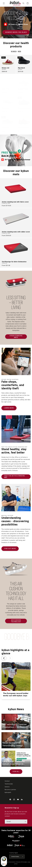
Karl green (5, 127)
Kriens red (5, 68)
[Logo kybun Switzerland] (11, 836)
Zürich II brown (23, 127)
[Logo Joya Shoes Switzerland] (21, 836)
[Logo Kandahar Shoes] (16, 841)
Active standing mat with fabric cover (15, 202)
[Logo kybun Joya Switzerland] (16, 845)
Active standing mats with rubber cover (16, 232)
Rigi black (21, 68)
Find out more (10, 548)
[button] (4, 3)
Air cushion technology (16, 621)
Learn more (9, 408)
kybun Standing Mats (16, 336)
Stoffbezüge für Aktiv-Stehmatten (14, 262)
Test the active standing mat (14, 476)
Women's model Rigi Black (16, 32)
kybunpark (8, 792)
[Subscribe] (25, 821)
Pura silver (6, 108)
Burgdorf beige (23, 89)
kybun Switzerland (11, 862)
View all (16, 771)
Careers (7, 787)
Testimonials (9, 784)
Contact (7, 781)
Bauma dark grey (24, 108)
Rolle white (6, 89)
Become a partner (10, 789)
